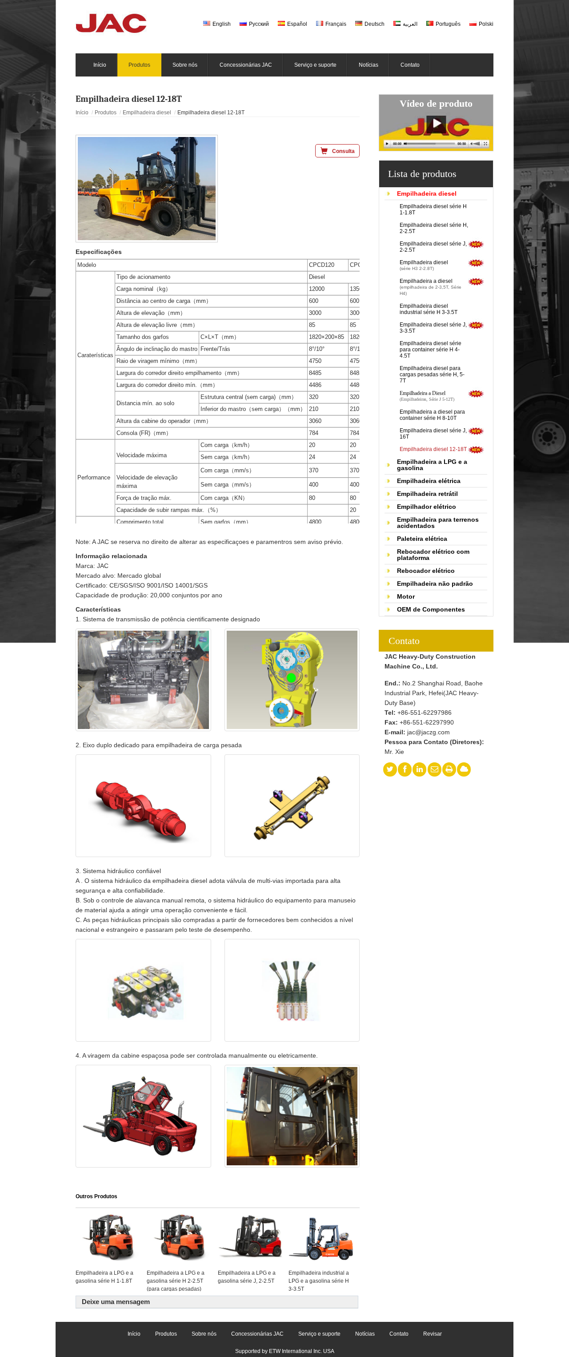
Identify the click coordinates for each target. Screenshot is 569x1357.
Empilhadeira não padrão (435, 583)
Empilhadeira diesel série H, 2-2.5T (434, 228)
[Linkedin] (420, 769)
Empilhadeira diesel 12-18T (433, 449)
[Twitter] (389, 769)
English (221, 24)
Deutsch (375, 24)
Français (335, 24)
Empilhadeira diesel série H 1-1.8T (433, 209)
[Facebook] (404, 769)
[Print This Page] (449, 769)
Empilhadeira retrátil (427, 493)
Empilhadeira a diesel (430, 287)
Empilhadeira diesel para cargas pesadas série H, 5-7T (432, 374)
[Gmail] (434, 769)
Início (82, 112)
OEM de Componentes (431, 609)
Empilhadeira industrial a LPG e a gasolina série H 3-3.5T (319, 1280)
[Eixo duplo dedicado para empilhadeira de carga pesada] (143, 805)
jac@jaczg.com (428, 732)
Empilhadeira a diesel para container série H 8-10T (432, 415)
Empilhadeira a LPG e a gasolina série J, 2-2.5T (247, 1277)
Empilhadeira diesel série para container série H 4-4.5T (430, 349)
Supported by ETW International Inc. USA (284, 1351)
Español (297, 24)
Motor (406, 596)
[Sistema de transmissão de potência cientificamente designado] (143, 679)
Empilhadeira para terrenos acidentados (438, 522)
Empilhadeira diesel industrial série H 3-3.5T (428, 309)
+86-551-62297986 (424, 712)
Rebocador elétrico (426, 570)
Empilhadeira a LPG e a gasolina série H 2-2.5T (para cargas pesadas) (175, 1280)
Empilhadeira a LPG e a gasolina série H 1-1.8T (104, 1277)
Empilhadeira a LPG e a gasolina (432, 464)
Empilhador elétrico (426, 506)
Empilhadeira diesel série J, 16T (433, 433)
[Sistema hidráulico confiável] (143, 990)
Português (448, 24)
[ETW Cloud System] (464, 769)
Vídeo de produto (436, 103)
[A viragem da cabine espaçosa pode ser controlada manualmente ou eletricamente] (143, 1116)
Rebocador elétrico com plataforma (433, 554)
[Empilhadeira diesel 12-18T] (147, 188)
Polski (486, 24)
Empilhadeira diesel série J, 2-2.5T (433, 247)
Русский (259, 24)
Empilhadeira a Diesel (427, 396)
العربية (410, 24)
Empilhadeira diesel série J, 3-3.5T (433, 328)
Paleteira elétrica (422, 538)
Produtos (105, 112)
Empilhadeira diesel (427, 193)
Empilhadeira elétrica (429, 480)
